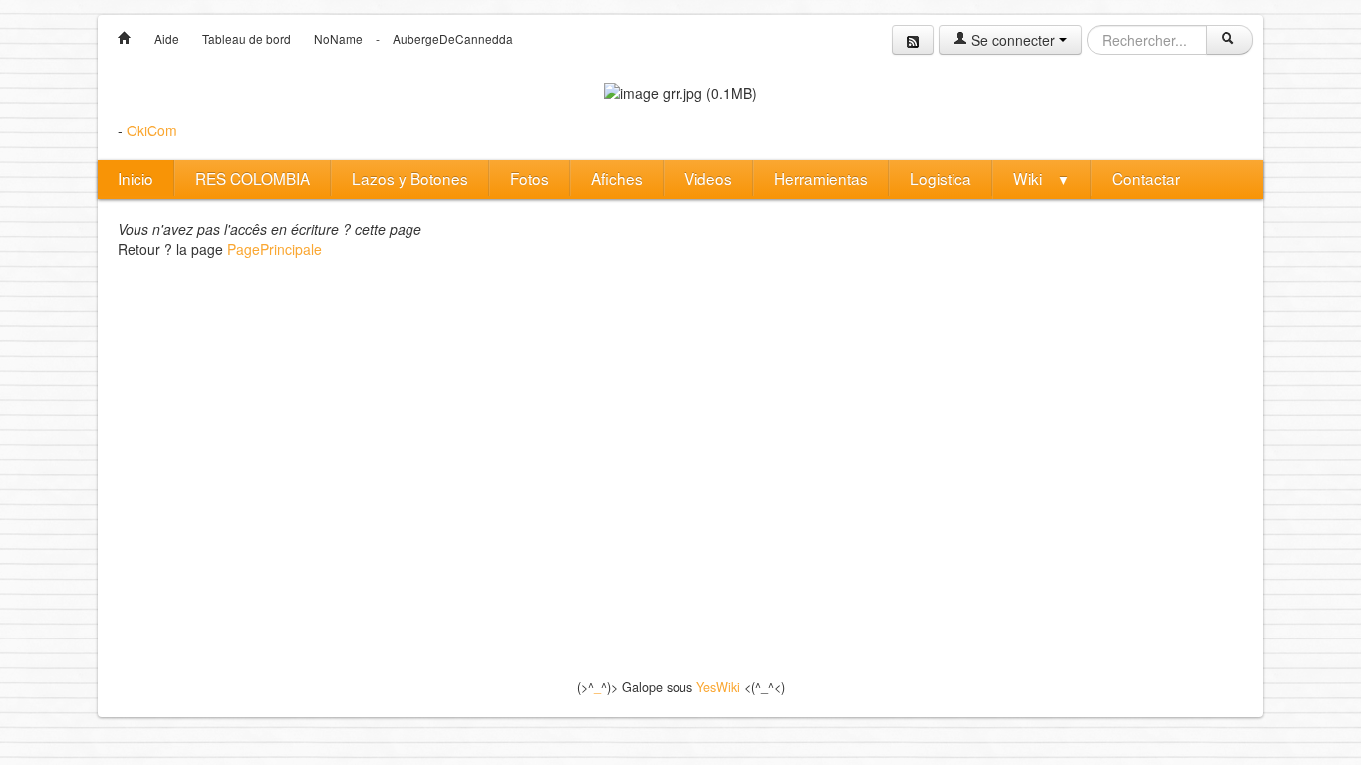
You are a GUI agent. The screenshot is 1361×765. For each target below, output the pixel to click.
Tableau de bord (246, 38)
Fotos (529, 178)
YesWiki (718, 687)
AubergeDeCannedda (453, 38)
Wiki (1041, 178)
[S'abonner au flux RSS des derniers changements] (913, 40)
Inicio (135, 178)
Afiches (617, 178)
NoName (338, 38)
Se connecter (1013, 40)
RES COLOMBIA (252, 178)
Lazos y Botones (410, 178)
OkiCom (152, 130)
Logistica (940, 178)
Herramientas (821, 178)
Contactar (1146, 178)
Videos (708, 178)
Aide (166, 38)
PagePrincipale (274, 249)
